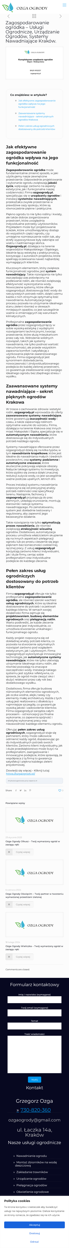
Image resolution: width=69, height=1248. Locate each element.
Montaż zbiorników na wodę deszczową (36, 1164)
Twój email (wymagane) (34, 1007)
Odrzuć (34, 1241)
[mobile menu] (64, 5)
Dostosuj (34, 1233)
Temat (34, 1021)
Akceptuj (34, 1224)
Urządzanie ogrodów (31, 1178)
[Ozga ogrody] (25, 7)
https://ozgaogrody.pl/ (20, 773)
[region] (34, 1222)
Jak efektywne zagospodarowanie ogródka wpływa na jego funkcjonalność (37, 103)
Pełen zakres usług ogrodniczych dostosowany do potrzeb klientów (36, 127)
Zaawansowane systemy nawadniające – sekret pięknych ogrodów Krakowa (36, 116)
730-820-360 (36, 1110)
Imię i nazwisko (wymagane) (34, 994)
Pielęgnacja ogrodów (31, 1185)
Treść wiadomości (34, 1034)
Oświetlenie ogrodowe (32, 1191)
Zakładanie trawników (32, 1172)
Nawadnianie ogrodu (31, 1156)
